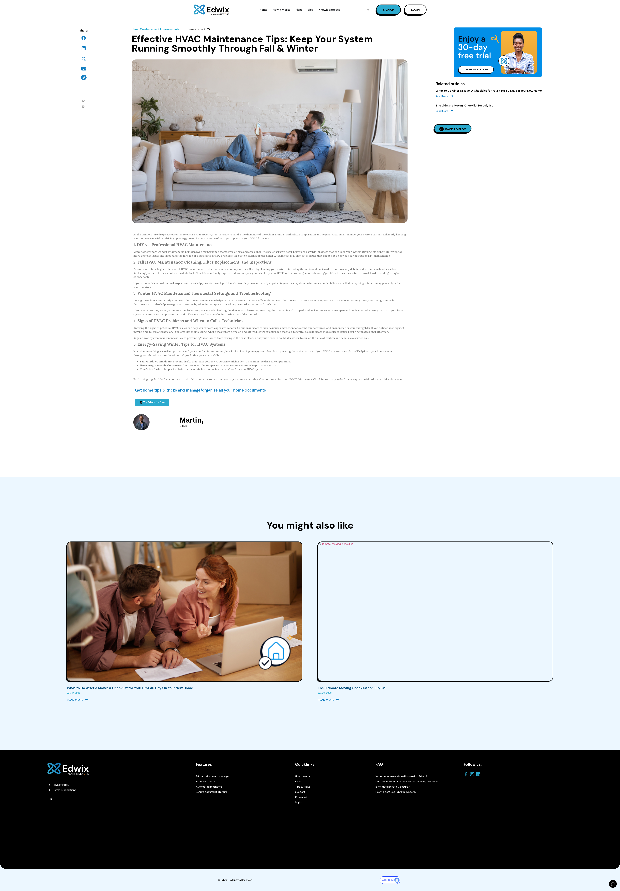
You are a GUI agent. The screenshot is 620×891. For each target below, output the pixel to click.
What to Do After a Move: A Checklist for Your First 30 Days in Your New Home (489, 91)
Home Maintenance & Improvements (156, 29)
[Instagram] (473, 774)
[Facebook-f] (467, 774)
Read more (75, 700)
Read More (442, 96)
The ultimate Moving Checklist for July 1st (464, 105)
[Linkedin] (479, 774)
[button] (84, 38)
